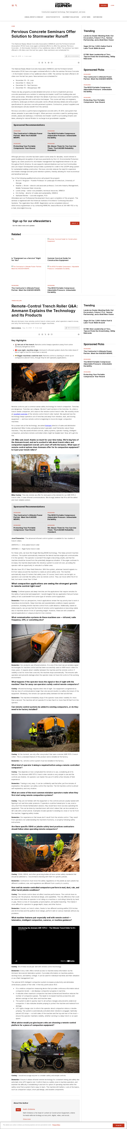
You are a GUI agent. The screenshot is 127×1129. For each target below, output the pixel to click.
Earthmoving (97, 17)
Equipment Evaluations (71, 17)
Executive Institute (53, 17)
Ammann (48, 425)
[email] (52, 62)
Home (13, 26)
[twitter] (45, 62)
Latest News (86, 17)
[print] (78, 62)
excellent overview (20, 414)
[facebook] (39, 62)
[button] (12, 5)
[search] (16, 5)
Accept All (118, 1125)
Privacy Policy (56, 1125)
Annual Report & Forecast (34, 17)
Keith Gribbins (16, 328)
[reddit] (48, 62)
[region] (63, 1125)
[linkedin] (42, 62)
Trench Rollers (16, 300)
